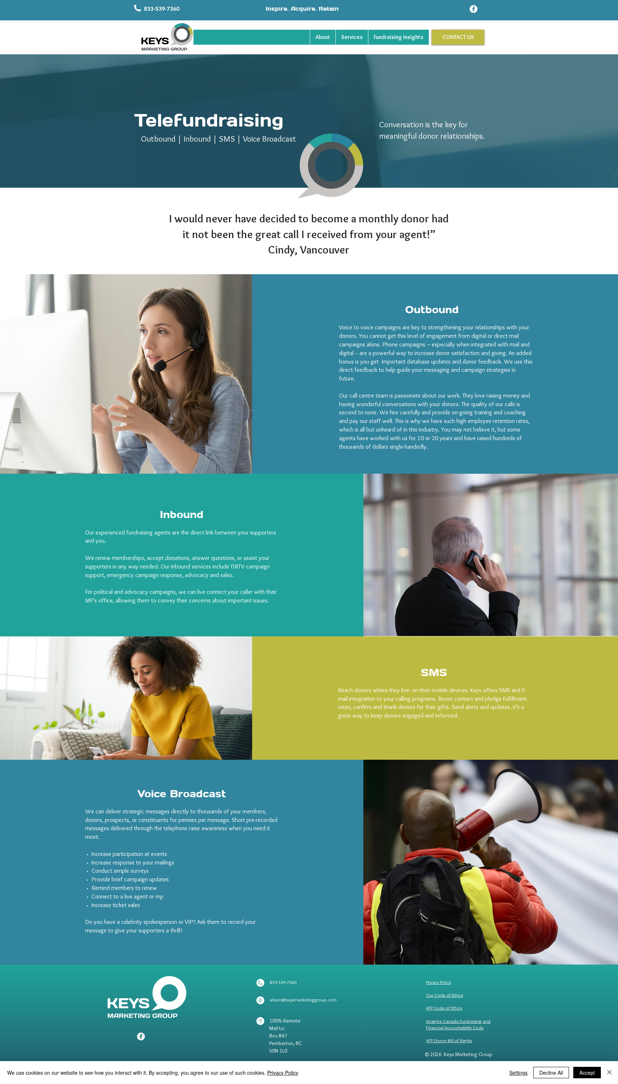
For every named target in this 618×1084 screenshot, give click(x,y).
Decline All (551, 1072)
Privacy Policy (282, 1072)
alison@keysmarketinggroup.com (303, 999)
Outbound (158, 139)
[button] (166, 9)
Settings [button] (518, 1072)
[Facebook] (473, 9)
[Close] (609, 1072)
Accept (587, 1072)
